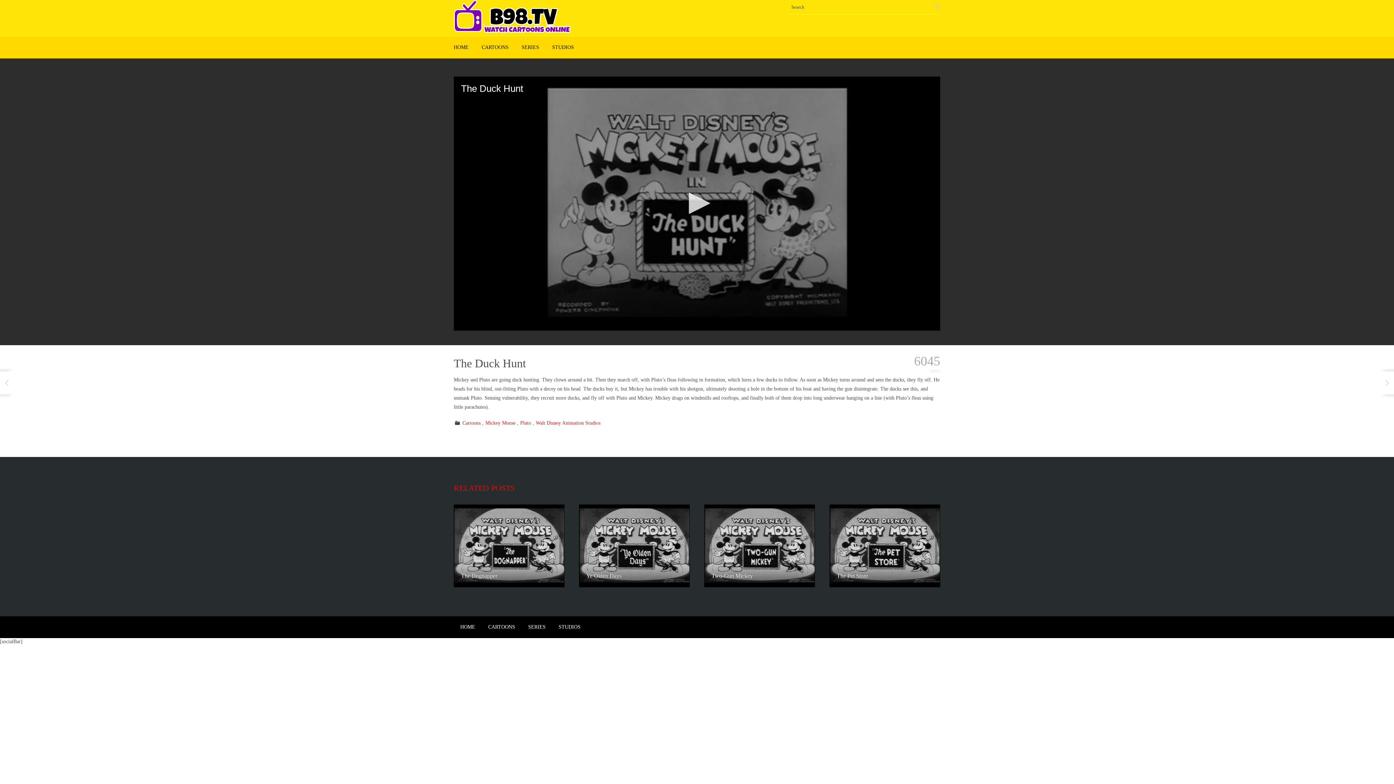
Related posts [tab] (484, 488)
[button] (697, 203)
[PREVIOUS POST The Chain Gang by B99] (7, 383)
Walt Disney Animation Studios (568, 423)
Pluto (525, 423)
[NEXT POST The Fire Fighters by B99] (1387, 383)
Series (530, 47)
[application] (697, 204)
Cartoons (495, 47)
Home (461, 47)
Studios (563, 47)
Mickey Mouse (500, 423)
